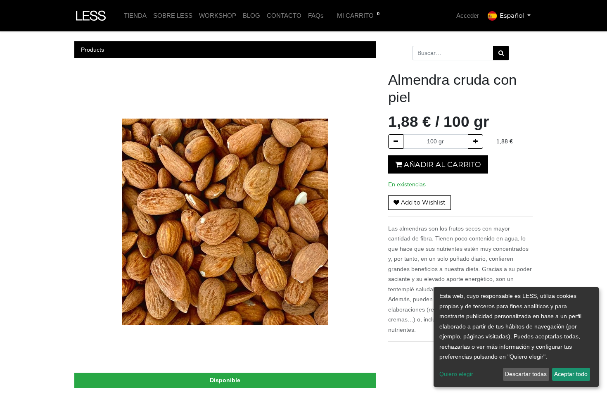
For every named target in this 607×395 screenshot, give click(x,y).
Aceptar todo (571, 374)
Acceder (467, 15)
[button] (419, 202)
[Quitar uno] (395, 141)
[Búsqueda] (501, 53)
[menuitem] (135, 16)
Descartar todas (526, 374)
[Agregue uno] (475, 141)
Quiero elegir (456, 374)
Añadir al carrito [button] (441, 164)
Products (92, 49)
